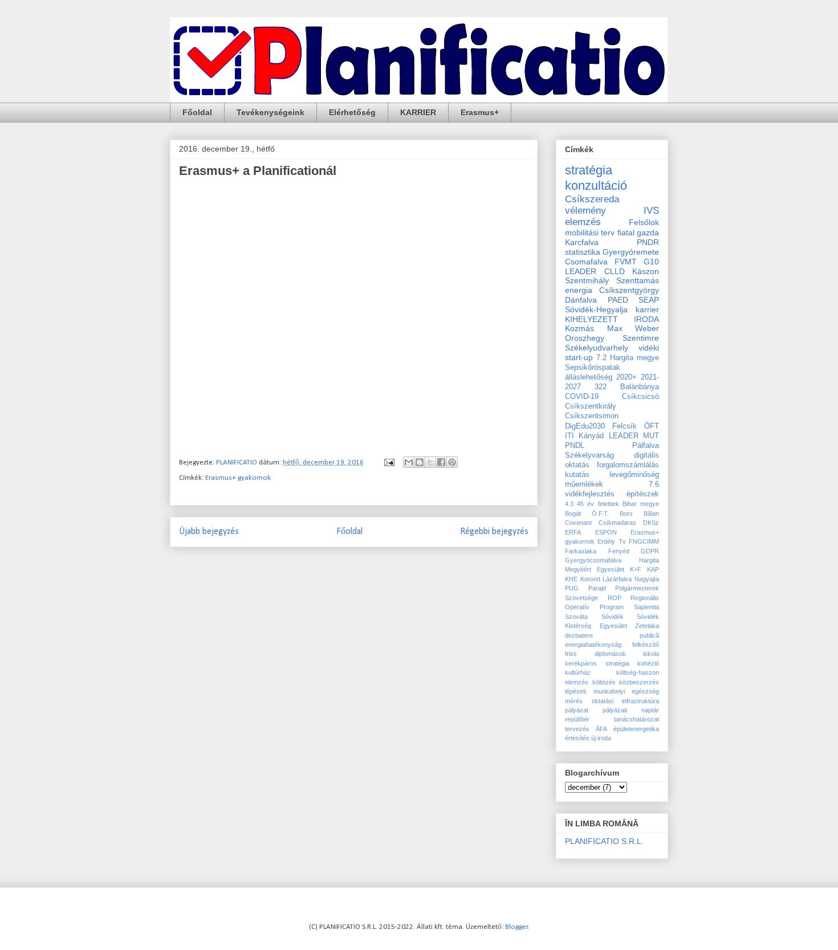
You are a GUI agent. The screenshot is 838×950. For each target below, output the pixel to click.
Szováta (576, 616)
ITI (569, 436)
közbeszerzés (639, 682)
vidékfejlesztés (590, 494)
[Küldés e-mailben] (408, 462)
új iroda (601, 738)
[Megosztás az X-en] (430, 462)
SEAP (648, 299)
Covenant (578, 522)
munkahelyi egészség (626, 691)
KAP (653, 569)
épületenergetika (636, 728)
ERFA (573, 532)
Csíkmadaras (617, 522)
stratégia (588, 170)
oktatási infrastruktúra (626, 701)
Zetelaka (647, 625)
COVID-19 (582, 397)
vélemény (585, 210)
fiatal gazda (638, 232)
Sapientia (646, 607)
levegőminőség (634, 475)
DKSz (651, 522)
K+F (635, 569)
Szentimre (641, 338)
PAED (618, 299)
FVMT (626, 261)
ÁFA (601, 728)
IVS (651, 210)
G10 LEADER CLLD (612, 266)
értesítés (577, 738)
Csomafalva (586, 261)
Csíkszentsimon (592, 416)
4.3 (569, 503)
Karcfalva (582, 242)
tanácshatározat (636, 719)
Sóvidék (612, 616)
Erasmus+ (480, 112)
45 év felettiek (598, 503)
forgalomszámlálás (628, 465)
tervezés (577, 728)
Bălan (651, 513)
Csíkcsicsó (640, 397)
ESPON (606, 532)
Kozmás (579, 328)
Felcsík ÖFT (635, 426)
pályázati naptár (631, 710)
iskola (651, 653)
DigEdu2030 (585, 426)
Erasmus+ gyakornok (238, 478)
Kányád (591, 436)
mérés (574, 701)
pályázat (576, 710)
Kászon (645, 271)
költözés (604, 682)
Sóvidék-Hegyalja (596, 309)
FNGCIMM (644, 541)
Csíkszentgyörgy (629, 290)
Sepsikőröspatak (592, 368)
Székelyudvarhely (596, 347)
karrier (647, 309)
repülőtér (577, 719)
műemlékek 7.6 (612, 484)
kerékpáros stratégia (597, 663)
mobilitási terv (590, 232)
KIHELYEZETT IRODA (612, 319)
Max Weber (633, 328)
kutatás (577, 475)
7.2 (601, 358)
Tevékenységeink (270, 112)
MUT (651, 436)
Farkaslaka (580, 551)
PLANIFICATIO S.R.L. (604, 841)
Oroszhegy (584, 338)
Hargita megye (634, 358)
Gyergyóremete (631, 251)
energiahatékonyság (593, 644)
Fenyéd (618, 551)
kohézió (648, 663)
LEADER (623, 436)
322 (601, 387)
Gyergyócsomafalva (593, 560)
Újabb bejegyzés (209, 531)
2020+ (626, 377)
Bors (626, 513)
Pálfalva (645, 446)
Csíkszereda (592, 199)
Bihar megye (641, 503)
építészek (643, 494)
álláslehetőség (588, 377)
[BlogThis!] (419, 462)
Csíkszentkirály (590, 406)
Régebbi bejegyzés (494, 531)
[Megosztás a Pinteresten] (452, 462)
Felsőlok (644, 222)
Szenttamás (637, 280)
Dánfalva (581, 299)
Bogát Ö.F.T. (587, 513)
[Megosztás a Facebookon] (441, 462)
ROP (614, 597)
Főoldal (197, 112)
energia (578, 290)
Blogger (516, 927)
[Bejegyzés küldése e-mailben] (388, 462)
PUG (572, 588)
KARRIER (418, 112)
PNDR (648, 242)
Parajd (597, 588)
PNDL (574, 446)
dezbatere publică (612, 635)
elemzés (583, 222)
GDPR (650, 551)
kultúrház (578, 672)
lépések (576, 691)
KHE (571, 579)
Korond (590, 579)
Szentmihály (587, 280)
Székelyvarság (589, 455)
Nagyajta (646, 579)
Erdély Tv (611, 541)
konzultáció (596, 185)
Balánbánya (639, 387)
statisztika (582, 251)
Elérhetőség (352, 112)
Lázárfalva (617, 579)
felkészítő (645, 644)
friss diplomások (595, 653)
